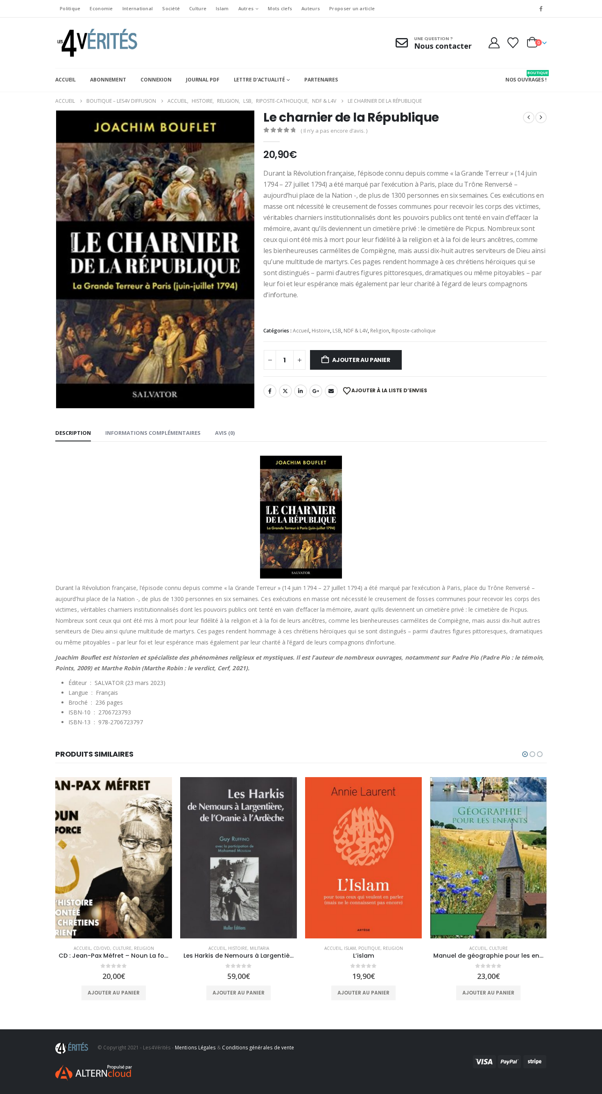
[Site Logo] (96, 43)
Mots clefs (280, 8)
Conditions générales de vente (258, 1047)
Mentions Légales (195, 1047)
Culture (197, 8)
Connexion (156, 79)
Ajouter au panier (361, 360)
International (137, 8)
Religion (379, 330)
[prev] (528, 117)
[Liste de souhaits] (513, 42)
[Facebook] (541, 8)
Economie (101, 8)
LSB (337, 330)
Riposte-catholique (414, 330)
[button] (525, 754)
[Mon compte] (493, 42)
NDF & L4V (356, 330)
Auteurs (310, 8)
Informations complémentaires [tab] (153, 432)
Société (171, 8)
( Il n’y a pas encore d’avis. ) (334, 130)
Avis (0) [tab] (225, 432)
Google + (315, 391)
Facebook (269, 391)
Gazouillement (285, 391)
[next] (541, 117)
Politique (70, 8)
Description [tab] (73, 432)
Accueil (65, 79)
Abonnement (108, 79)
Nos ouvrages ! (526, 76)
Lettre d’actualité (259, 79)
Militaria (259, 948)
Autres (246, 8)
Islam (222, 8)
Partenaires (321, 79)
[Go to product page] (113, 857)
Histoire (321, 330)
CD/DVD (101, 948)
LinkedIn (300, 391)
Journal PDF (203, 79)
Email (331, 391)
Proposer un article (352, 8)
